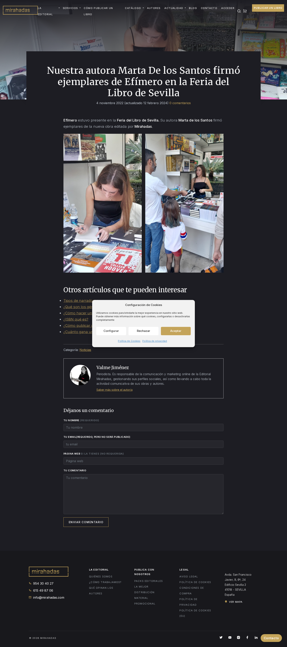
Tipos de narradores (80, 300)
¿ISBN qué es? (75, 319)
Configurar (111, 331)
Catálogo (133, 8)
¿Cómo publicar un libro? (84, 325)
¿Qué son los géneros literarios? (91, 307)
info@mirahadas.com (48, 597)
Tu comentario (74, 470)
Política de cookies (195, 582)
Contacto (209, 8)
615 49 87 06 (42, 590)
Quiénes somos (100, 576)
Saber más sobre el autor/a (114, 389)
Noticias (85, 350)
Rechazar (143, 331)
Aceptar (175, 331)
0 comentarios (180, 103)
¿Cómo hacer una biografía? (87, 313)
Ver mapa (235, 601)
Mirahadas (20, 11)
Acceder (227, 8)
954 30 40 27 (42, 583)
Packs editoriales (148, 581)
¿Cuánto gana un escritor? (86, 332)
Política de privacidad (154, 340)
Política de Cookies (129, 340)
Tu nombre (81, 420)
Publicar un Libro (268, 7)
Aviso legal (188, 576)
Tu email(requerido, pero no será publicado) (97, 436)
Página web (93, 453)
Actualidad (173, 8)
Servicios (70, 8)
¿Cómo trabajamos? (105, 582)
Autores (154, 8)
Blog (193, 8)
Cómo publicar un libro (98, 11)
